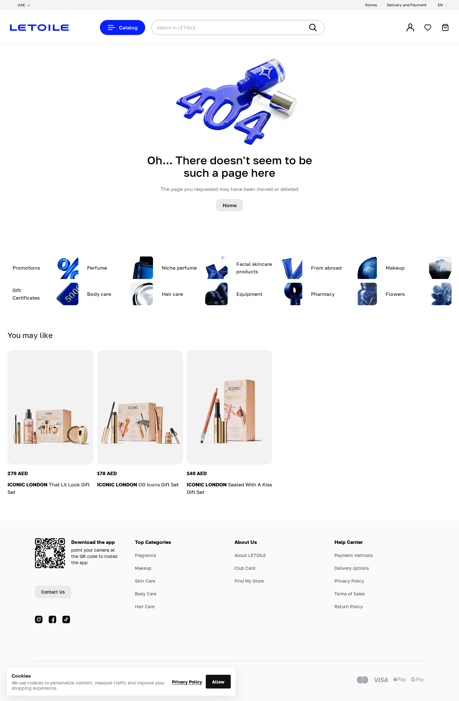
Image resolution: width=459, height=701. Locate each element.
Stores (371, 4)
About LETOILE (250, 555)
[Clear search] (290, 27)
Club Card (244, 568)
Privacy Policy (187, 681)
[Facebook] (52, 619)
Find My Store (249, 581)
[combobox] (215, 27)
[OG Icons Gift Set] (140, 407)
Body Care (145, 593)
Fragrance (145, 555)
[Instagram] (38, 619)
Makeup (143, 568)
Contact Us (53, 591)
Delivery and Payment (407, 4)
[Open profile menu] (410, 27)
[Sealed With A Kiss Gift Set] (230, 407)
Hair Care (145, 606)
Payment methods (353, 555)
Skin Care (145, 581)
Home (230, 205)
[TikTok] (66, 619)
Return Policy (348, 606)
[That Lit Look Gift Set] (50, 407)
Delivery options (351, 568)
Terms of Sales (349, 593)
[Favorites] (428, 27)
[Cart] (445, 27)
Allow (218, 681)
